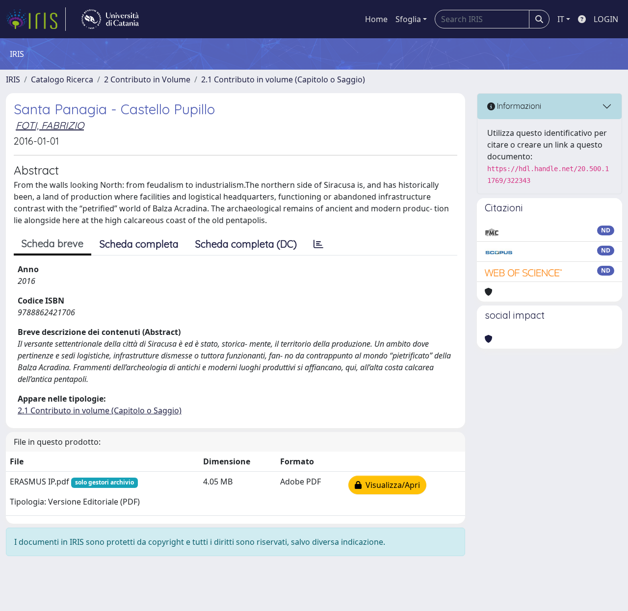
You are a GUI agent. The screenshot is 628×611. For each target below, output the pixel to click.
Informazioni (518, 106)
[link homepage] (36, 19)
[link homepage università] (110, 19)
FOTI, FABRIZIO (50, 125)
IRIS (13, 79)
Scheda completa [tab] (139, 244)
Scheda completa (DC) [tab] (246, 244)
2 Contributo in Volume (147, 79)
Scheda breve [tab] (52, 243)
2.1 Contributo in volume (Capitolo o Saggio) (283, 79)
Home (376, 19)
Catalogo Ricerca (62, 79)
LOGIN (606, 19)
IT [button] (560, 19)
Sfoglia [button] (408, 19)
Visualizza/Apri (391, 485)
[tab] (318, 244)
